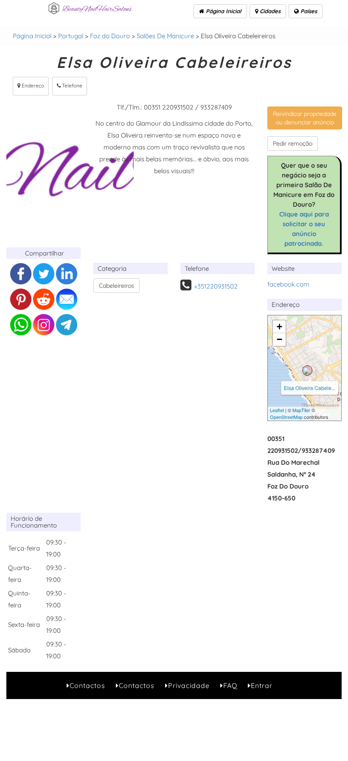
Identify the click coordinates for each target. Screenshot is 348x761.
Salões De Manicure (165, 36)
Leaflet (277, 410)
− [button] (279, 339)
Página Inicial (222, 11)
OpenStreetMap (286, 416)
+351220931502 (216, 286)
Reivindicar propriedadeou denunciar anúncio (305, 118)
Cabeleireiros (116, 285)
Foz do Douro (110, 36)
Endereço (32, 85)
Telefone (71, 85)
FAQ (230, 685)
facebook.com (288, 284)
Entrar (261, 685)
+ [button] (279, 326)
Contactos (87, 685)
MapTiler (301, 410)
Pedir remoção (292, 143)
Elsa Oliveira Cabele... (309, 387)
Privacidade (189, 685)
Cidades (269, 11)
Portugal (70, 36)
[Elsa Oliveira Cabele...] (307, 370)
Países (308, 11)
